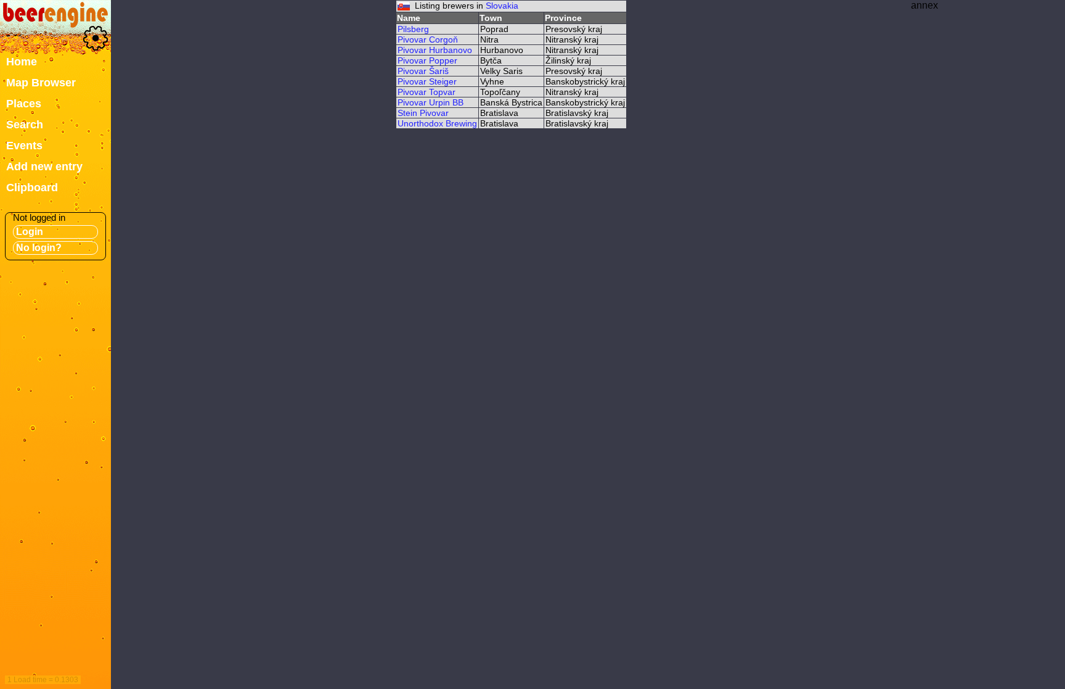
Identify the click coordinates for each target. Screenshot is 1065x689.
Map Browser (41, 82)
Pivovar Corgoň (428, 39)
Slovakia (502, 5)
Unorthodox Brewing (437, 123)
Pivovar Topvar (426, 92)
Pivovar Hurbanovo (435, 50)
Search (24, 124)
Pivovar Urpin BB (430, 102)
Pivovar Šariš (423, 71)
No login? (39, 247)
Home (21, 62)
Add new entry (44, 166)
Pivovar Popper (427, 60)
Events (24, 145)
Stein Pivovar (423, 113)
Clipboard (32, 187)
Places (23, 103)
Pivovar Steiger (427, 81)
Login (29, 231)
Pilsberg (413, 29)
